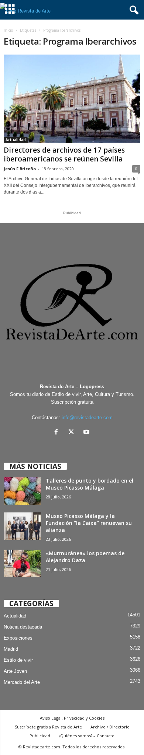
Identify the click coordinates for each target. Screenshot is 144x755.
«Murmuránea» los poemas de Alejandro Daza (85, 557)
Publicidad (40, 735)
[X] (72, 432)
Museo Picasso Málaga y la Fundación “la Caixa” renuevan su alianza (89, 522)
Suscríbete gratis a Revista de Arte (48, 727)
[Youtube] (87, 432)
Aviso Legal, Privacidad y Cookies (72, 718)
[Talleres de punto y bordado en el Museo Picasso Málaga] (22, 491)
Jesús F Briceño (20, 168)
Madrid (11, 649)
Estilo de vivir (18, 660)
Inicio (8, 30)
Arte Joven (15, 671)
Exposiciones (18, 638)
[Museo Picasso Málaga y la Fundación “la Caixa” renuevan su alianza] (22, 526)
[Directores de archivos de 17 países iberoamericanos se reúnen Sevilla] (72, 99)
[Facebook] (57, 432)
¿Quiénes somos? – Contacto (86, 735)
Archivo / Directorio (110, 727)
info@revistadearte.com (87, 417)
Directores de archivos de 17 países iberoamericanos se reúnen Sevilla (64, 154)
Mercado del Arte (22, 682)
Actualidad (16, 139)
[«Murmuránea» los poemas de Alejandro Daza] (22, 563)
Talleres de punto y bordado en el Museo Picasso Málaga (89, 484)
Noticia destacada (23, 627)
